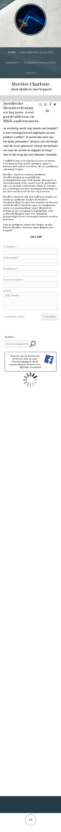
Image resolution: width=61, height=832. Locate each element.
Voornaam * (10, 246)
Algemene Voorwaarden (40, 62)
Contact (30, 73)
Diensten (11, 62)
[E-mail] (40, 104)
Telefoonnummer (13, 279)
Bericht (7, 290)
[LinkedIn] (47, 111)
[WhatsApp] (45, 104)
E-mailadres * (11, 268)
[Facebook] (50, 104)
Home (11, 52)
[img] (30, 19)
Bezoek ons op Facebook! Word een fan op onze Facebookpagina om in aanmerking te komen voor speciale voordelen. (25, 362)
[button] (30, 820)
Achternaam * (11, 257)
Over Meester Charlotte (36, 52)
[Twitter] (55, 104)
